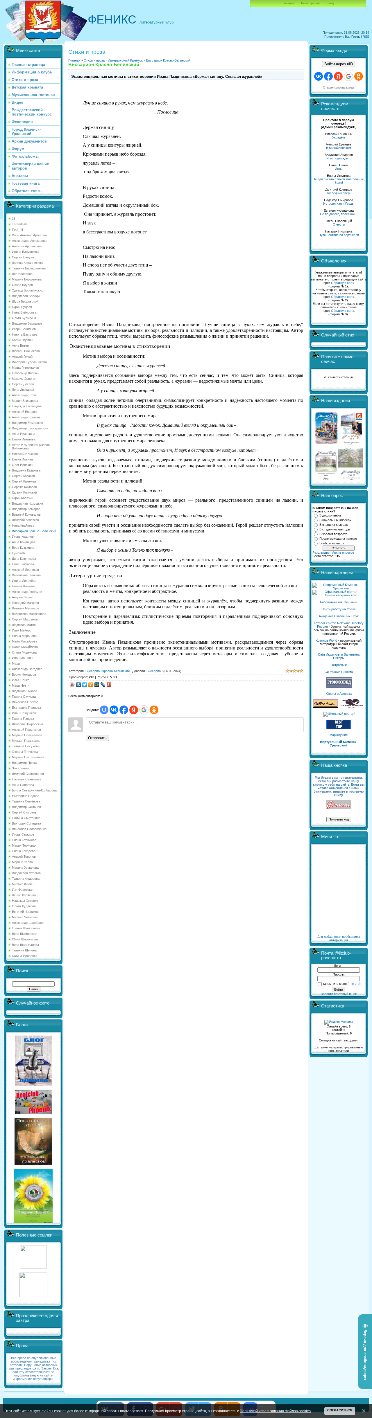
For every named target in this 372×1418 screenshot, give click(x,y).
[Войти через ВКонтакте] (114, 710)
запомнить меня (335, 983)
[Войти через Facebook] (123, 710)
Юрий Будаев (22, 307)
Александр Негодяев (27, 669)
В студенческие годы (334, 529)
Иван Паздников (24, 713)
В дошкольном (330, 515)
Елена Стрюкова (24, 840)
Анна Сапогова (23, 785)
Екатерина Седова (25, 796)
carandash (19, 224)
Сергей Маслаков (25, 619)
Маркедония (339, 735)
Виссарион (154, 671)
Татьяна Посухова (26, 746)
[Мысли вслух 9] (350, 479)
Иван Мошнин (22, 658)
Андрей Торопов (24, 856)
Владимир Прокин (25, 762)
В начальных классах (335, 520)
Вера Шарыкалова (25, 944)
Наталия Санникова (26, 779)
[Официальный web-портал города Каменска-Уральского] (338, 595)
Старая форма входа (338, 87)
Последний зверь (338, 193)
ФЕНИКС (112, 19)
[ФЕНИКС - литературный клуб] (338, 805)
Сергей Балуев (23, 257)
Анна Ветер (20, 345)
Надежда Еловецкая (27, 406)
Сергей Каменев (24, 481)
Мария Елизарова (25, 400)
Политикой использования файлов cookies (275, 1411)
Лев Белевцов (22, 274)
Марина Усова (22, 862)
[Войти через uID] (104, 710)
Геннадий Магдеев (25, 602)
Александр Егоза (24, 395)
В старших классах (333, 524)
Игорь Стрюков (23, 834)
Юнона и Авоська (339, 693)
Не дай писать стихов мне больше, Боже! (339, 180)
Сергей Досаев (23, 384)
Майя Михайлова (24, 641)
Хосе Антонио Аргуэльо (29, 235)
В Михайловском (338, 148)
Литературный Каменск (125, 60)
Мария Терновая (24, 845)
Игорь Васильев (24, 329)
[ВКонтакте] (79, 684)
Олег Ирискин (22, 465)
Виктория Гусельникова (29, 362)
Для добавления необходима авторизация (338, 938)
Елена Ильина (22, 459)
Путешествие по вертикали (339, 235)
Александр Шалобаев (28, 922)
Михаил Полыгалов (26, 740)
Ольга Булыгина (24, 318)
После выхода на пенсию (338, 538)
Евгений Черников (25, 911)
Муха (16, 663)
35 (13, 218)
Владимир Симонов (26, 807)
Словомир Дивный (25, 373)
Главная (288, 3)
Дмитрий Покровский (27, 724)
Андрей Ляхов (22, 597)
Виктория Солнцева (26, 823)
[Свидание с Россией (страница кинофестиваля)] (33, 1222)
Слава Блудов (22, 285)
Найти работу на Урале (338, 609)
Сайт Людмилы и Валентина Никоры (339, 656)
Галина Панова (23, 718)
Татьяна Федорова (26, 878)
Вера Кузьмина (23, 547)
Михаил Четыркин (25, 917)
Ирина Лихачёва (24, 580)
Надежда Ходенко (25, 900)
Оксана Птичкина (25, 751)
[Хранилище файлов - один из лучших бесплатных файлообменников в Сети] (33, 1296)
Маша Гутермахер (25, 367)
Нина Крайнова (23, 525)
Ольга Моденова (24, 652)
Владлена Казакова (26, 470)
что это (354, 983)
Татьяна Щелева (24, 950)
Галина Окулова (24, 696)
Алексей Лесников (25, 569)
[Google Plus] (109, 684)
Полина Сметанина (26, 818)
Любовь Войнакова (26, 351)
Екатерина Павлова (26, 707)
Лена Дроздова (23, 389)
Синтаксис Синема (339, 672)
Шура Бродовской (25, 301)
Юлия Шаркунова (25, 939)
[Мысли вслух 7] (351, 444)
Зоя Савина (20, 768)
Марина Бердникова (27, 279)
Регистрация (310, 3)
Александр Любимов (27, 591)
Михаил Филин (22, 884)
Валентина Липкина (26, 575)
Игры (338, 168)
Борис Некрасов (24, 674)
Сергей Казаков (23, 476)
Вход (330, 3)
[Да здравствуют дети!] (352, 706)
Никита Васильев (24, 334)
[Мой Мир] (97, 684)
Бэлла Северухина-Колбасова (34, 790)
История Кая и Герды (338, 203)
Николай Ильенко (25, 454)
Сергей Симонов (24, 812)
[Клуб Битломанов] (33, 1113)
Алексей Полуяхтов (26, 729)
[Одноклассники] (91, 684)
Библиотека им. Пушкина (338, 602)
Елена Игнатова (23, 439)
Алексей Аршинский (27, 246)
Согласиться (339, 1410)
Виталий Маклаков (25, 608)
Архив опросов (343, 552)
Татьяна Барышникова (29, 268)
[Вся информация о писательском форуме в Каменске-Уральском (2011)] (33, 1164)
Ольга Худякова (24, 906)
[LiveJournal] (103, 684)
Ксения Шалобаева (26, 928)
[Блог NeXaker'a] (33, 1084)
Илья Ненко (20, 680)
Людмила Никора (24, 691)
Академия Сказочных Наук (339, 616)
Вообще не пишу (331, 543)
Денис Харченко (24, 895)
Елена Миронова (24, 636)
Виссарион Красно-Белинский (34, 531)
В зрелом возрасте (333, 534)
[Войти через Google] (144, 710)
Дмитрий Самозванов (28, 773)
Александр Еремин (26, 417)
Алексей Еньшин (24, 411)
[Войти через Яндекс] (133, 710)
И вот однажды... (338, 158)
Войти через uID (338, 64)
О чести (339, 224)
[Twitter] (85, 684)
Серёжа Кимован (24, 487)
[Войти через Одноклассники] (154, 710)
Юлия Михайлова (25, 647)
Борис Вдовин (22, 340)
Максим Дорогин (24, 378)
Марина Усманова (25, 867)
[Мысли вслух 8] (325, 479)
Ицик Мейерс (21, 630)
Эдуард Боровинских (27, 290)
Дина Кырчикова (24, 558)
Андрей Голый (22, 356)
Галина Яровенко (24, 956)
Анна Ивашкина (23, 434)
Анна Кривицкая (23, 542)
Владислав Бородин (26, 296)
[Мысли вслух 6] (326, 444)
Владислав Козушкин (27, 503)
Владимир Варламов (27, 323)
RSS (366, 36)
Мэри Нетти (20, 685)
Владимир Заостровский (30, 428)
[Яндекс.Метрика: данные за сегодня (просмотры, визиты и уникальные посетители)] (338, 1022)
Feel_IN (17, 229)
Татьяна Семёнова (26, 801)
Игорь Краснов (23, 536)
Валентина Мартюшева (29, 614)
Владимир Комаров (26, 509)
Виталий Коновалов (26, 514)
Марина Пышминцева (28, 757)
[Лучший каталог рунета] (338, 728)
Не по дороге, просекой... (338, 214)
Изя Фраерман (22, 889)
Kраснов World (326, 640)
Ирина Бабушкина (25, 251)
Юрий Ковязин (22, 498)
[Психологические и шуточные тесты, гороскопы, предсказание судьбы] (33, 1267)
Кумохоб (18, 553)
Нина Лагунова (23, 564)
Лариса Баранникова (27, 262)
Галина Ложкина (23, 586)
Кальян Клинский (24, 492)
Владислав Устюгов (26, 873)
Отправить (97, 738)
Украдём (338, 137)
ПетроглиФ (339, 665)
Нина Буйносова (24, 312)
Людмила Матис (24, 625)
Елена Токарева (23, 851)
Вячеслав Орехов (25, 702)
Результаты (321, 552)
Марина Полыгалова (27, 735)
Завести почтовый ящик (339, 994)
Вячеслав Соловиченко (29, 829)
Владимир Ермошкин (27, 422)
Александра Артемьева (29, 240)
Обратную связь (343, 283)
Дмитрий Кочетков (25, 520)
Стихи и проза (94, 60)
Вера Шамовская (24, 933)
